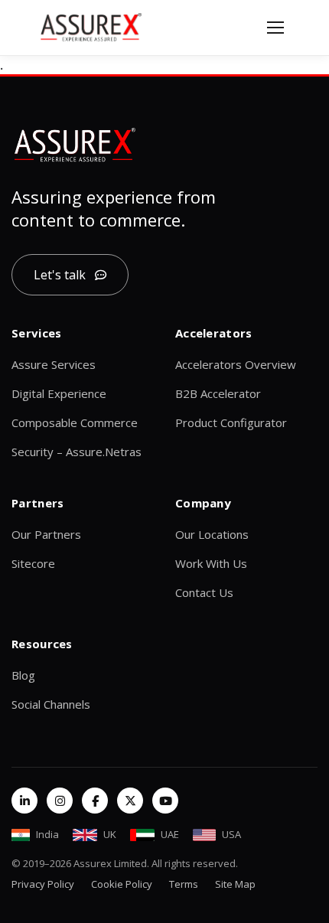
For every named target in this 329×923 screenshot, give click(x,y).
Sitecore (33, 563)
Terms (183, 884)
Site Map (235, 884)
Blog (23, 675)
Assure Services (53, 364)
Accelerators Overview (235, 364)
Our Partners (46, 534)
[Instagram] (60, 801)
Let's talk (60, 274)
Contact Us (204, 592)
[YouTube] (165, 801)
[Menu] (275, 27)
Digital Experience (58, 393)
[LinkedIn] (24, 801)
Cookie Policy (121, 884)
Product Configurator (231, 422)
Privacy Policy (42, 884)
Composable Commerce (74, 422)
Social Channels (50, 704)
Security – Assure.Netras (76, 451)
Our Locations (212, 534)
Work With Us (211, 563)
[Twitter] (130, 801)
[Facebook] (95, 801)
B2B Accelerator (218, 393)
